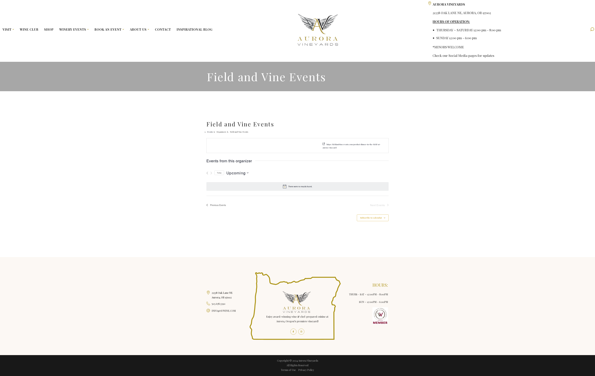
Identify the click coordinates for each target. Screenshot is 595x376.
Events (210, 132)
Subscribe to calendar (371, 217)
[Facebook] (293, 332)
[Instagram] (301, 332)
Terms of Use (288, 370)
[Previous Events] (207, 173)
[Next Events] (211, 173)
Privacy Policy (306, 370)
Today (219, 172)
